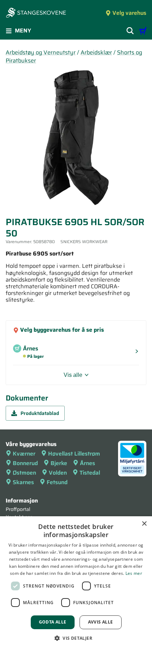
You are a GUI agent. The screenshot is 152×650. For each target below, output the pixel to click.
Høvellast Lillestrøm (74, 453)
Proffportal (18, 509)
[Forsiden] (36, 13)
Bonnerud (25, 463)
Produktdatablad (40, 413)
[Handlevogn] (142, 31)
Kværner (24, 453)
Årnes (87, 463)
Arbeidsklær (96, 52)
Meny (23, 30)
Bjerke (59, 463)
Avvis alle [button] (100, 622)
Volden (58, 472)
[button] (76, 638)
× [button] (144, 523)
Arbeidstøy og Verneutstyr (41, 52)
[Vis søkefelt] (130, 30)
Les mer (133, 573)
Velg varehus (129, 12)
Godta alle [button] (52, 622)
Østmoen (24, 472)
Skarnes (23, 482)
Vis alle (73, 375)
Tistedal (90, 472)
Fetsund (57, 482)
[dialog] (76, 583)
